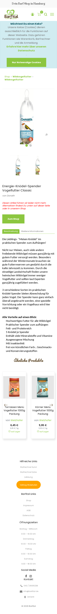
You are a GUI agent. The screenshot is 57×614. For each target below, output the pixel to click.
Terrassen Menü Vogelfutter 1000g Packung (14, 411)
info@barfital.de (30, 591)
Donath (11, 195)
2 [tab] (30, 145)
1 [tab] (26, 145)
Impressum (28, 505)
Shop (7, 76)
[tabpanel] (28, 118)
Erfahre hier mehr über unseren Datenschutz (26, 48)
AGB (29, 510)
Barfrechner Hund (28, 467)
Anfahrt (30, 597)
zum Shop (13, 218)
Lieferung (28, 477)
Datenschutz (28, 515)
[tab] (10, 231)
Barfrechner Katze (28, 472)
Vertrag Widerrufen (28, 485)
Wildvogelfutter (22, 76)
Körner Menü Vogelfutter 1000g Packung (43, 411)
